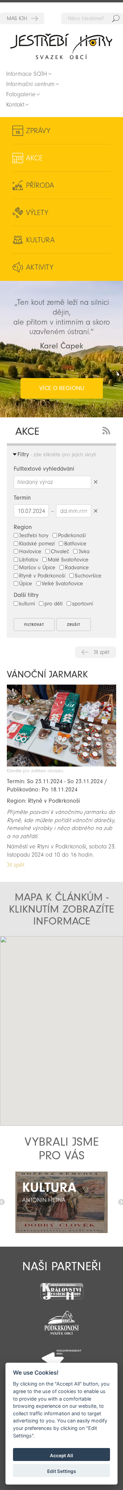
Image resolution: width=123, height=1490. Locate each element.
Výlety (37, 212)
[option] (61, 1202)
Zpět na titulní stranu (61, 46)
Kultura (40, 239)
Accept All (61, 1455)
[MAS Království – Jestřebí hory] (61, 1287)
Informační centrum (30, 84)
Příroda (40, 185)
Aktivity (39, 267)
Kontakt (15, 104)
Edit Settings (61, 1471)
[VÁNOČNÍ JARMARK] (61, 764)
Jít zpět (101, 652)
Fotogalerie (21, 94)
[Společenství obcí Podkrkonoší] (61, 1321)
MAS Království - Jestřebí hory (22, 18)
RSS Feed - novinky (107, 429)
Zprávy (38, 130)
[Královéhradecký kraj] (61, 1354)
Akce (34, 158)
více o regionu (61, 388)
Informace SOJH (26, 73)
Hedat (116, 18)
